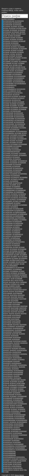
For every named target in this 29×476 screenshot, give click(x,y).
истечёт (19, 34)
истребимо (23, 205)
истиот (11, 57)
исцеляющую (8, 376)
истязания (23, 275)
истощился (15, 177)
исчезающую (22, 403)
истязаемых (17, 269)
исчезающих (18, 402)
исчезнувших (8, 427)
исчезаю (6, 396)
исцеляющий (18, 374)
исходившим (17, 293)
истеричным (7, 24)
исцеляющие (8, 374)
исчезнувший (8, 425)
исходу (5, 313)
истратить (14, 197)
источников (7, 149)
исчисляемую (16, 466)
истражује (6, 194)
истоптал (16, 94)
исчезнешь (15, 411)
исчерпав (6, 431)
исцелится (16, 354)
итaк (7, 471)
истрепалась (20, 241)
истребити (7, 219)
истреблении (8, 223)
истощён (6, 181)
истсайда (23, 254)
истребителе (8, 208)
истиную (19, 54)
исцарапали (7, 328)
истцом (24, 262)
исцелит (6, 350)
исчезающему (18, 398)
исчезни (22, 411)
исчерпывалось (9, 446)
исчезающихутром (10, 403)
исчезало (21, 391)
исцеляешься (16, 363)
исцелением (7, 337)
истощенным (8, 172)
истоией (6, 67)
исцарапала (20, 326)
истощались (7, 159)
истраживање (19, 192)
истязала (6, 273)
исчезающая (22, 396)
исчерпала (15, 435)
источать (20, 137)
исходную (23, 308)
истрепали (7, 243)
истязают (6, 278)
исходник (6, 300)
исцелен (22, 333)
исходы (11, 313)
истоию (18, 67)
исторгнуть (7, 102)
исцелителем (22, 350)
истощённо (14, 181)
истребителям (18, 216)
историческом (19, 122)
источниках (17, 146)
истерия (21, 26)
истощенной (7, 168)
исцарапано (7, 332)
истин (5, 35)
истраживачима (9, 190)
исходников (7, 306)
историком (22, 109)
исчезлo (13, 405)
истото (24, 133)
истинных (6, 50)
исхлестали (17, 289)
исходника (14, 300)
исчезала (6, 391)
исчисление (21, 460)
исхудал (16, 324)
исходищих (14, 299)
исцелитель (7, 352)
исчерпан (6, 437)
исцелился (7, 348)
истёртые (6, 280)
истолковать (7, 81)
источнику (7, 153)
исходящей (16, 317)
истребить (15, 219)
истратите (7, 197)
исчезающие (7, 400)
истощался (17, 159)
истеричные (7, 23)
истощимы (23, 177)
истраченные (21, 199)
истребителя (8, 216)
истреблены (7, 227)
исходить (6, 299)
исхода (5, 291)
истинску (6, 54)
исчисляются (8, 470)
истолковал (19, 70)
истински (13, 52)
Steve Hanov (19, 475)
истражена (7, 186)
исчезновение (8, 414)
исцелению (7, 339)
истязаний (15, 275)
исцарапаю (7, 333)
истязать (24, 276)
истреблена (7, 221)
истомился (12, 91)
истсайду (14, 256)
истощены (17, 172)
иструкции (13, 249)
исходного (16, 306)
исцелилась (7, 345)
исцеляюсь (7, 368)
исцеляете (7, 363)
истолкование (8, 76)
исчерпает (23, 431)
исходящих (7, 322)
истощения (16, 166)
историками (23, 107)
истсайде (6, 256)
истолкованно (19, 78)
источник (6, 144)
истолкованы (18, 80)
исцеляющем (18, 372)
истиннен (13, 39)
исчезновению (8, 418)
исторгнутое (16, 100)
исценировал (8, 378)
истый (10, 264)
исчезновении (8, 416)
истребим (15, 205)
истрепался (16, 243)
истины (6, 56)
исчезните (7, 413)
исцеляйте (14, 365)
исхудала (22, 324)
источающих (22, 138)
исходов (14, 311)
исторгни (13, 98)
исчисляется (7, 468)
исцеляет (16, 361)
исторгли (6, 98)
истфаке (6, 260)
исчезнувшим (18, 425)
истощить (14, 179)
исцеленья (17, 341)
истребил (17, 203)
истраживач (16, 186)
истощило (7, 177)
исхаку (17, 286)
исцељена (17, 378)
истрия (15, 247)
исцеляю (22, 367)
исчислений (16, 462)
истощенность (18, 168)
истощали (16, 157)
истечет (22, 32)
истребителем (8, 210)
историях (22, 127)
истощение (22, 162)
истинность (16, 45)
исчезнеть (7, 411)
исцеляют (15, 368)
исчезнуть (7, 429)
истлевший (7, 63)
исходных (6, 311)
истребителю (22, 214)
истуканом (7, 258)
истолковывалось (9, 85)
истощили (7, 175)
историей (20, 102)
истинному (15, 43)
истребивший (8, 203)
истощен (6, 162)
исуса (16, 280)
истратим (14, 195)
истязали (13, 273)
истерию (14, 26)
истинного (7, 41)
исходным (22, 310)
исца (5, 326)
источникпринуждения (11, 151)
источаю (6, 138)
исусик (5, 282)
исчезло (13, 407)
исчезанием (7, 392)
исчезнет (14, 409)
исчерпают (17, 442)
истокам (12, 69)
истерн (5, 28)
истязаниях (7, 276)
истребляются (17, 234)
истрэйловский (8, 253)
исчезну (6, 422)
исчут (22, 470)
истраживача (8, 188)
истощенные (7, 170)
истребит (6, 207)
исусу (18, 282)
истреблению (18, 223)
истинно (20, 39)
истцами (12, 262)
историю (14, 126)
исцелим (15, 348)
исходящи (7, 319)
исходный (14, 310)
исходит (21, 297)
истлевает (7, 61)
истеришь (6, 26)
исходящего (16, 315)
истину (12, 54)
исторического (8, 120)
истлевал (14, 61)
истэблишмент (12, 265)
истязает (6, 271)
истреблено (17, 225)
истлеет (15, 63)
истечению (7, 32)
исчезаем (20, 385)
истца (22, 260)
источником (16, 149)
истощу (21, 179)
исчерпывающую (9, 457)
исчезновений (19, 416)
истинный (6, 48)
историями (15, 127)
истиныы (19, 56)
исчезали (14, 391)
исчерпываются (9, 449)
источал (6, 137)
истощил (6, 173)
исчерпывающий (9, 453)
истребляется (17, 229)
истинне (6, 39)
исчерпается (7, 433)
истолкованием (19, 76)
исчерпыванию (20, 446)
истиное (14, 50)
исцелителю (16, 352)
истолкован (7, 74)
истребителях (20, 218)
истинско (20, 52)
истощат (6, 161)
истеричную (19, 21)
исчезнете (21, 409)
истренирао (16, 240)
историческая (8, 113)
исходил (6, 295)
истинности (7, 45)
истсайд (16, 254)
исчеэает (6, 460)
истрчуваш (14, 251)
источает (6, 135)
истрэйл (21, 251)
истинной (21, 41)
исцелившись (8, 343)
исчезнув (13, 422)
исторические (19, 115)
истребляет (7, 229)
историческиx (8, 115)
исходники (16, 304)
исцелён (16, 376)
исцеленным (7, 341)
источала (13, 137)
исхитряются (8, 289)
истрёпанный (8, 254)
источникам (22, 144)
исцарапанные (8, 330)
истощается (7, 157)
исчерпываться (9, 448)
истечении (21, 30)
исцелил (17, 343)
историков (14, 109)
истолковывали (20, 83)
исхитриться (16, 287)
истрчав (6, 251)
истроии (21, 247)
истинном (6, 43)
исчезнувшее (8, 424)
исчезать (18, 394)
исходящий (7, 321)
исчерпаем (15, 431)
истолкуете (21, 89)
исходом (20, 311)
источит (6, 142)
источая (6, 140)
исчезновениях (21, 420)
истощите (6, 179)
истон (19, 91)
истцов (18, 262)
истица (24, 57)
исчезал (21, 389)
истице (5, 59)
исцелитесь (7, 354)
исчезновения (19, 418)
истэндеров (19, 267)
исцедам (15, 333)
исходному (15, 308)
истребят (6, 238)
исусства (12, 282)
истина (10, 35)
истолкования (8, 78)
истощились (15, 175)
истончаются (8, 92)
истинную (6, 46)
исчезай (6, 389)
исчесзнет (15, 459)
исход (24, 289)
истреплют (16, 245)
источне (19, 142)
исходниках (7, 304)
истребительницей (10, 214)
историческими (8, 118)
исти (23, 34)
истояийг (13, 184)
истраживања (8, 192)
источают (13, 138)
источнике (7, 148)
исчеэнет (13, 460)
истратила (22, 194)
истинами (17, 35)
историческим (19, 116)
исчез (5, 385)
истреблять (7, 232)
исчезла (19, 405)
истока (5, 69)
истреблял (7, 230)
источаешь (22, 135)
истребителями (9, 218)
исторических (20, 118)
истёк (13, 278)
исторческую (14, 129)
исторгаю (14, 96)
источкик (12, 142)
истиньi (6, 57)
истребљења (15, 238)
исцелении (17, 337)
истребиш (23, 219)
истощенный (17, 170)
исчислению (7, 464)
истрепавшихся (9, 241)
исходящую (16, 322)
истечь (13, 34)
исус (12, 280)
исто (10, 65)
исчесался (7, 459)
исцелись (21, 348)
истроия (6, 249)
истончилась (18, 92)
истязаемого (7, 269)
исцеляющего (8, 370)
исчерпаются (8, 444)
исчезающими (8, 402)
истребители (19, 210)
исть (4, 265)
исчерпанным (8, 438)
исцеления (16, 339)
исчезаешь (22, 387)
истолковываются (10, 89)
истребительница (19, 212)
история (21, 126)
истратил (14, 194)
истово (15, 65)
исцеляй (6, 365)
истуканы (14, 258)
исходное (23, 306)
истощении (17, 164)
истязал (21, 271)
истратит (22, 195)
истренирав (7, 240)
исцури (23, 379)
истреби (22, 201)
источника (14, 144)
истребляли (16, 230)
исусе (21, 280)
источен (12, 140)
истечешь (6, 34)
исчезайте (13, 389)
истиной (20, 50)
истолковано (8, 80)
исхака (5, 286)
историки (6, 109)
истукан (24, 256)
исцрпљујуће (15, 379)
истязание (21, 273)
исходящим (16, 321)
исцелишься (7, 357)
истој (18, 184)
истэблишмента (9, 267)
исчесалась (20, 457)
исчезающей (7, 398)
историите (21, 103)
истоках (18, 69)
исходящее (7, 317)
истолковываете (19, 81)
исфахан (23, 282)
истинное (14, 41)
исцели (24, 341)
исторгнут (20, 98)
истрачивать (7, 201)
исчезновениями (9, 420)
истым (22, 264)
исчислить (7, 466)
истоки (23, 69)
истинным (14, 48)
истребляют (7, 234)
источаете (14, 135)
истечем (6, 30)
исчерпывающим (9, 455)
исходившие (7, 293)
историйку (13, 105)
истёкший (18, 278)
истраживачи (18, 188)
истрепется (7, 245)
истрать (6, 199)
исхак (22, 284)
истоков (6, 70)
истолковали (18, 72)
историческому (8, 124)
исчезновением (19, 414)
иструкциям (22, 249)
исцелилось (16, 346)
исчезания (16, 392)
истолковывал (8, 83)
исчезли (6, 407)
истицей (12, 59)
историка (6, 107)
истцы (5, 264)
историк (20, 105)
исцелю (14, 359)
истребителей (18, 208)
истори (14, 102)
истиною (6, 52)
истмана (21, 63)
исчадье (13, 383)
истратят (12, 199)
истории (6, 103)
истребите (14, 207)
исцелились (7, 346)
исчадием (13, 381)
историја (6, 129)
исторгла (22, 96)
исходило (6, 297)
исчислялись (17, 468)
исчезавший (12, 385)
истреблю (16, 227)
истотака (18, 133)
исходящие (15, 319)
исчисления (17, 464)
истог (20, 65)
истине (12, 37)
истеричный (16, 23)
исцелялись (22, 365)
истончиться (7, 94)
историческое (19, 120)
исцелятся (7, 367)
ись (25, 470)
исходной (6, 308)
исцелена (6, 335)
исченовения (16, 429)
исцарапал (11, 326)
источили (19, 140)
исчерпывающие (9, 451)
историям (6, 127)
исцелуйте (7, 359)
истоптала (7, 96)
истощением (7, 164)
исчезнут (16, 427)
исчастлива (20, 383)
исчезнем (6, 409)
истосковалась (21, 131)
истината (6, 37)
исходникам (7, 302)
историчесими (15, 111)
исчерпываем (18, 444)
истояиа (6, 184)
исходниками (17, 302)
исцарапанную (18, 328)
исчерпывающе (21, 449)
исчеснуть (23, 459)
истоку (12, 70)
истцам (6, 262)
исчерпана (14, 437)
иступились (23, 258)
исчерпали (23, 435)
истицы (18, 59)
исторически (18, 113)
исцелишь (15, 356)
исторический (8, 116)
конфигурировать (8, 19)
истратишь (23, 197)
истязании (7, 275)
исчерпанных (19, 438)
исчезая (6, 405)
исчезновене (16, 413)
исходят (24, 313)
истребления (8, 225)
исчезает (6, 387)
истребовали (16, 236)
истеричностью (8, 21)
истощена (13, 162)
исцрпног (6, 379)
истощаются (22, 161)
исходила (13, 295)
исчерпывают (20, 448)
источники (15, 148)
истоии (12, 67)
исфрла (14, 284)
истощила (13, 173)
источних (22, 153)
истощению (7, 166)
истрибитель (7, 247)
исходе (11, 291)
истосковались (8, 133)
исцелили (15, 345)
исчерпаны (16, 440)
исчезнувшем (18, 424)
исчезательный (8, 394)
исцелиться (7, 356)
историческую (20, 124)
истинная (19, 37)
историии (13, 103)
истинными (23, 48)
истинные (21, 46)
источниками (8, 146)
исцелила (23, 343)
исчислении (7, 462)
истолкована (17, 74)
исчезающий (17, 400)
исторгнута (7, 100)
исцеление (15, 335)
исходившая (19, 291)
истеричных (17, 24)
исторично (7, 126)
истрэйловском (20, 253)
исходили (21, 295)
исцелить (23, 354)
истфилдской (15, 260)
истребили (7, 205)
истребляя (7, 236)
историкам (14, 107)
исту (19, 256)
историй (6, 105)
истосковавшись (9, 131)
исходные (6, 310)
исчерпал (6, 435)
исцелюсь (21, 359)
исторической (8, 122)
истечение (13, 30)
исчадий (21, 381)
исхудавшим (7, 324)
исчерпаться (7, 442)
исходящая (7, 315)
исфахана (7, 284)
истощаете (23, 155)
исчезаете (14, 387)
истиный (12, 56)
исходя (17, 313)
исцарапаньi (17, 332)
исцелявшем (8, 361)
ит (4, 471)
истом (5, 91)
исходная (22, 299)
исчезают (13, 396)
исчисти (16, 470)
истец (24, 28)
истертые (12, 28)
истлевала (23, 61)
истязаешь (14, 271)
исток (23, 67)
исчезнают (20, 407)
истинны (14, 46)
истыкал (16, 264)
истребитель (7, 212)
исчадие (6, 381)
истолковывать (8, 87)
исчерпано (7, 440)
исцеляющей (8, 372)
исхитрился (7, 287)
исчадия (6, 383)
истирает (17, 57)
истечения (15, 32)
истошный (7, 155)
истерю (19, 28)
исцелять (14, 367)
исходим (14, 297)
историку (6, 111)
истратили (7, 195)
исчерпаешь (17, 433)
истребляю (16, 232)
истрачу (16, 201)
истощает (14, 155)
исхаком (12, 286)
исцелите (13, 350)
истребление (17, 221)
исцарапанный (20, 330)
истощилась (22, 173)
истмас (5, 65)
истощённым (17, 183)
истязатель (16, 276)
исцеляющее (18, 370)
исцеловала (17, 357)
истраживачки (20, 190)
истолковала (8, 72)
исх (18, 284)
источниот (15, 153)
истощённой (7, 183)
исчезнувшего (22, 422)
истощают (13, 161)
